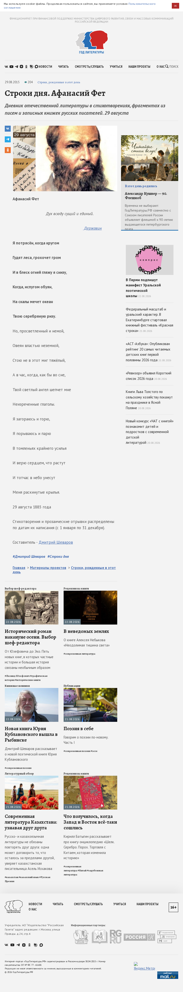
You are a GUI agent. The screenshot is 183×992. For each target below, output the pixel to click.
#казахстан (11, 877)
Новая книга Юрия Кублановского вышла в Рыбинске (31, 734)
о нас (161, 66)
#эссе (94, 751)
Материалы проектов (48, 567)
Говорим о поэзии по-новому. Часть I (86, 740)
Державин (92, 228)
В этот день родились (141, 186)
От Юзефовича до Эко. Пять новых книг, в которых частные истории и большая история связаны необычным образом (29, 659)
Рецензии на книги (76, 588)
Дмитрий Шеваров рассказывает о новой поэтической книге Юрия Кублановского (31, 754)
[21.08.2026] (90, 690)
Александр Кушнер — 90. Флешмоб (146, 195)
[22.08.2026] (31, 592)
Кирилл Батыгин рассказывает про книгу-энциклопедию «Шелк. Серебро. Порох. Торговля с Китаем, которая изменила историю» (89, 847)
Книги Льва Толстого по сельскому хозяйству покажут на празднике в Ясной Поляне (149, 399)
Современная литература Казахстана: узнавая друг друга (31, 822)
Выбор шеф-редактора (20, 588)
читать (63, 66)
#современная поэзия (18, 768)
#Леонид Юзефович (17, 676)
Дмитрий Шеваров (56, 542)
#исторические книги (28, 680)
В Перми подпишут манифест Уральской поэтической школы (143, 288)
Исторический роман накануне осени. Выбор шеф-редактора (30, 637)
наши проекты (139, 66)
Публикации (72, 686)
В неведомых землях (86, 631)
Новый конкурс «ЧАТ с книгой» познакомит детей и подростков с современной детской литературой (149, 432)
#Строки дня (58, 556)
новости (45, 66)
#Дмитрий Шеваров (29, 556)
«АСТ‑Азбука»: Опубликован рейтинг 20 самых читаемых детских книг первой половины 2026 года (148, 351)
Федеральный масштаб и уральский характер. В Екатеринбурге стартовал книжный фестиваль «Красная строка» (149, 320)
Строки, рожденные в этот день (58, 82)
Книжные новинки (17, 686)
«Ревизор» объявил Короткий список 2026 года (148, 376)
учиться (116, 66)
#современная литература (79, 654)
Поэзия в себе (78, 728)
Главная (19, 567)
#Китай (82, 870)
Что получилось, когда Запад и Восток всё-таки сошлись (90, 822)
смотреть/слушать (89, 66)
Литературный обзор (19, 773)
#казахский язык (29, 877)
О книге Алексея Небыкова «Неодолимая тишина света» (87, 643)
